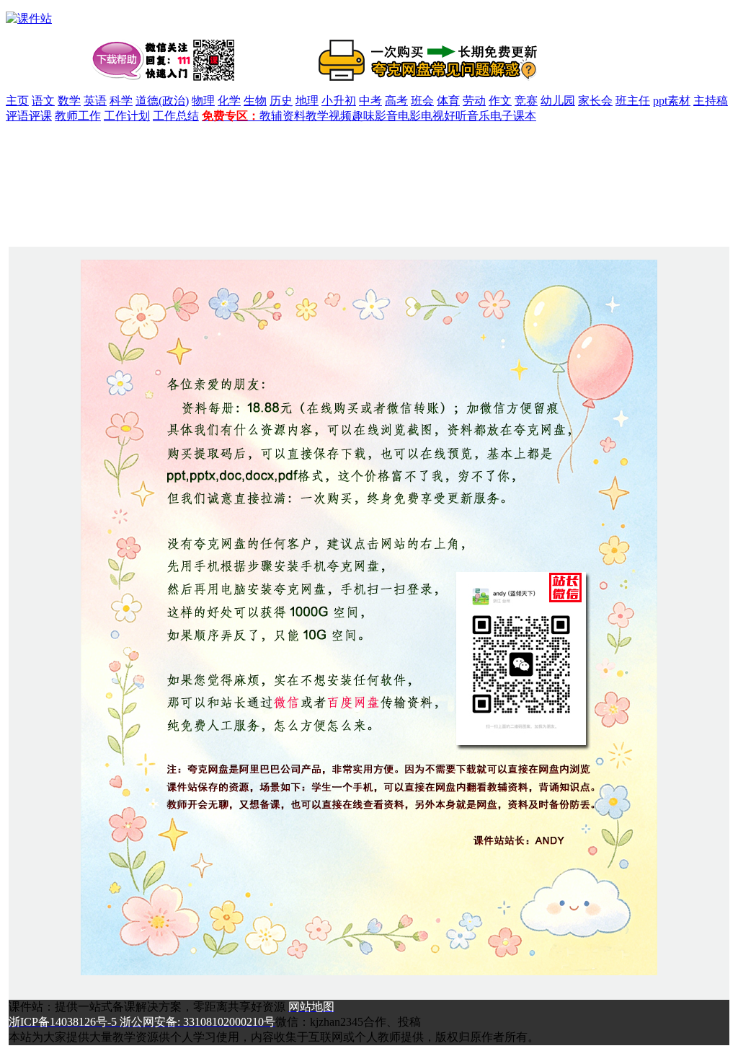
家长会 (595, 100)
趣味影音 (375, 116)
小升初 (338, 100)
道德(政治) (162, 100)
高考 (396, 100)
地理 (307, 100)
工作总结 (176, 116)
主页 (17, 100)
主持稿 (710, 100)
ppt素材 (671, 100)
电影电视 (421, 116)
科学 (121, 100)
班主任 (632, 100)
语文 (43, 100)
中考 (370, 100)
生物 (255, 100)
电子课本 (513, 116)
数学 (69, 100)
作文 (500, 100)
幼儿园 (558, 100)
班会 (422, 100)
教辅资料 (282, 116)
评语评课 (29, 116)
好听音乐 (467, 116)
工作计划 (127, 116)
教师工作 (78, 116)
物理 (203, 100)
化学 (229, 100)
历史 (281, 100)
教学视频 (329, 116)
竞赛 (526, 100)
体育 (448, 100)
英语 (95, 100)
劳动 (474, 100)
